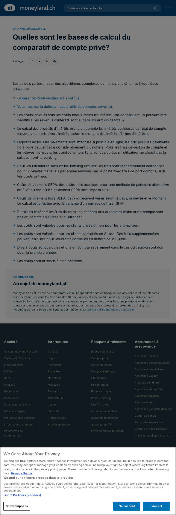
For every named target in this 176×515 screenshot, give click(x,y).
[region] (88, 481)
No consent (127, 506)
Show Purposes (17, 506)
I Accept (156, 506)
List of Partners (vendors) (22, 495)
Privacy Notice (21, 473)
